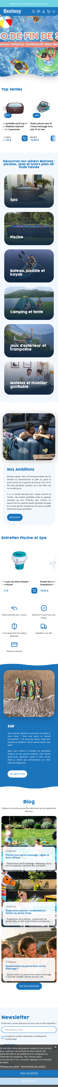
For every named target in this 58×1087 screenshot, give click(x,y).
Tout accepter (29, 1073)
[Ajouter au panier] (25, 138)
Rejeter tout (29, 1081)
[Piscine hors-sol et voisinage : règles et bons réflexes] (29, 844)
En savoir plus (17, 774)
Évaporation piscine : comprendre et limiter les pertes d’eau (26, 912)
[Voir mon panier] (48, 11)
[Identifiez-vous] (43, 11)
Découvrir (14, 517)
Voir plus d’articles (29, 986)
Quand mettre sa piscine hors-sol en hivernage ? (26, 967)
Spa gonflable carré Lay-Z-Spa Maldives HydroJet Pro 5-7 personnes (14, 126)
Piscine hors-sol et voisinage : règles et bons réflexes (27, 856)
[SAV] (38, 11)
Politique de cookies (9, 1066)
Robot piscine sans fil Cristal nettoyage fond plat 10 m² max (41, 126)
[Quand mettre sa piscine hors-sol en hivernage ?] (29, 955)
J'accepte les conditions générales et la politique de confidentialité (25, 1038)
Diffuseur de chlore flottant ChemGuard (14, 583)
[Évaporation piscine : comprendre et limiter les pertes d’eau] (29, 899)
